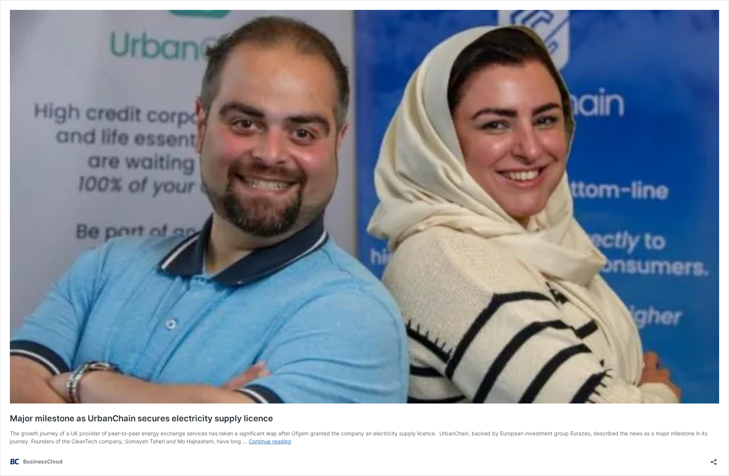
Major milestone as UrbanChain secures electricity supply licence (141, 418)
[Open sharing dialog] (713, 459)
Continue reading (270, 441)
